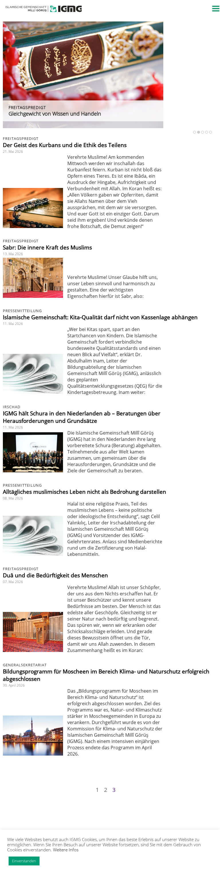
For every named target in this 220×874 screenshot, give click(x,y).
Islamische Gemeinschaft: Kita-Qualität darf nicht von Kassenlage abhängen (100, 317)
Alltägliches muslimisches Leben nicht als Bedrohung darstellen (84, 492)
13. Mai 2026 (13, 253)
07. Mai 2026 (13, 581)
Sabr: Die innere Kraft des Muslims (47, 247)
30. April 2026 (14, 685)
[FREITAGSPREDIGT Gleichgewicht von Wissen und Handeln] (83, 126)
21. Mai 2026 (13, 151)
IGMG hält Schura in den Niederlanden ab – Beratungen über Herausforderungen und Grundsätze (81, 417)
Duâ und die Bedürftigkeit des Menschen (55, 575)
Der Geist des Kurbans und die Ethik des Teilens (65, 145)
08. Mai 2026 (13, 498)
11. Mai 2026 (13, 323)
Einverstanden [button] (24, 860)
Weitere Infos (65, 850)
